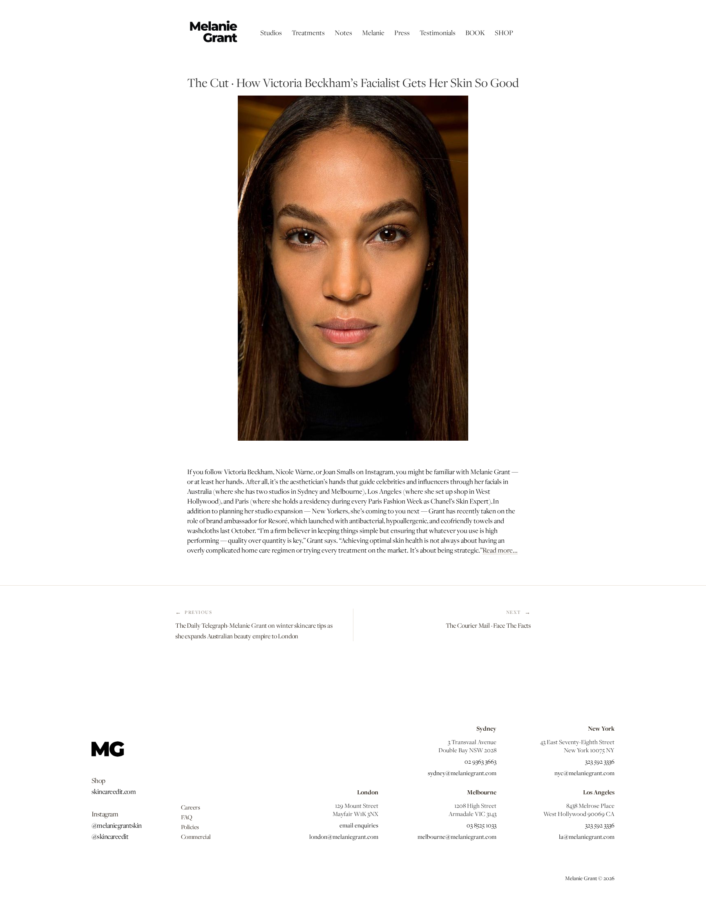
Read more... (500, 550)
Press (402, 32)
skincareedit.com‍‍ (114, 791)
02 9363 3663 (480, 761)
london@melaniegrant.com (343, 836)
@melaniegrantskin (117, 825)
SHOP (504, 32)
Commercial (196, 836)
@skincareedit (110, 836)
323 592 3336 (599, 761)
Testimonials (438, 32)
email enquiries (359, 825)
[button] (271, 32)
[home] (212, 32)
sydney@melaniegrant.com (462, 773)
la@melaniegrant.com (586, 836)
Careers (190, 807)
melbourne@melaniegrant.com (457, 836)
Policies (190, 826)
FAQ (186, 817)
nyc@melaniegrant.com (584, 773)
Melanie (373, 32)
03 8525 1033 (481, 825)
